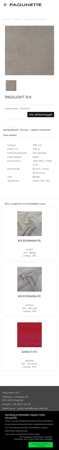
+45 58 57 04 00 (21, 404)
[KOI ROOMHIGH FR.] (29, 224)
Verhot (5, 19)
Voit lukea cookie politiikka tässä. (22, 434)
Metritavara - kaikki (35, 19)
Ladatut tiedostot (40, 130)
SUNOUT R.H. (29, 351)
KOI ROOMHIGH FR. (29, 240)
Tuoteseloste (10, 130)
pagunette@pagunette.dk (33, 408)
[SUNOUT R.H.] (29, 335)
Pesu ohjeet (10, 135)
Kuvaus (24, 130)
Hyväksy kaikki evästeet (40, 444)
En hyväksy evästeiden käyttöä (36, 437)
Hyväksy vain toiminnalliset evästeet (33, 439)
